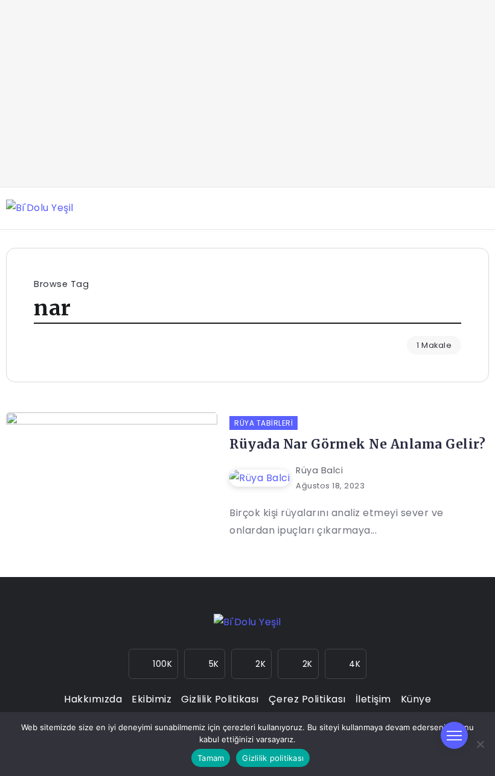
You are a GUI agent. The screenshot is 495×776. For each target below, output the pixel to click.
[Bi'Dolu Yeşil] (40, 208)
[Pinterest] (345, 663)
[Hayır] (480, 744)
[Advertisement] (247, 93)
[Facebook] (205, 663)
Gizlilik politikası (273, 758)
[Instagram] (153, 663)
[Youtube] (298, 663)
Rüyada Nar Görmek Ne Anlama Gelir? (357, 444)
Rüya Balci (319, 470)
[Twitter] (252, 663)
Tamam (210, 758)
